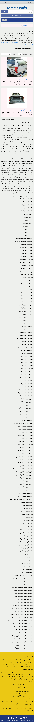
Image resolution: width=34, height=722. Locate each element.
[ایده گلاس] (17, 8)
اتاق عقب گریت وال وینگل (25, 79)
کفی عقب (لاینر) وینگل (26, 110)
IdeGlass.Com (23, 720)
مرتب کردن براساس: (27, 54)
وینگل (25, 25)
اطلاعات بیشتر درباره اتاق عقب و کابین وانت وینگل (17, 43)
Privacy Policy (30, 720)
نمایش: (13, 54)
